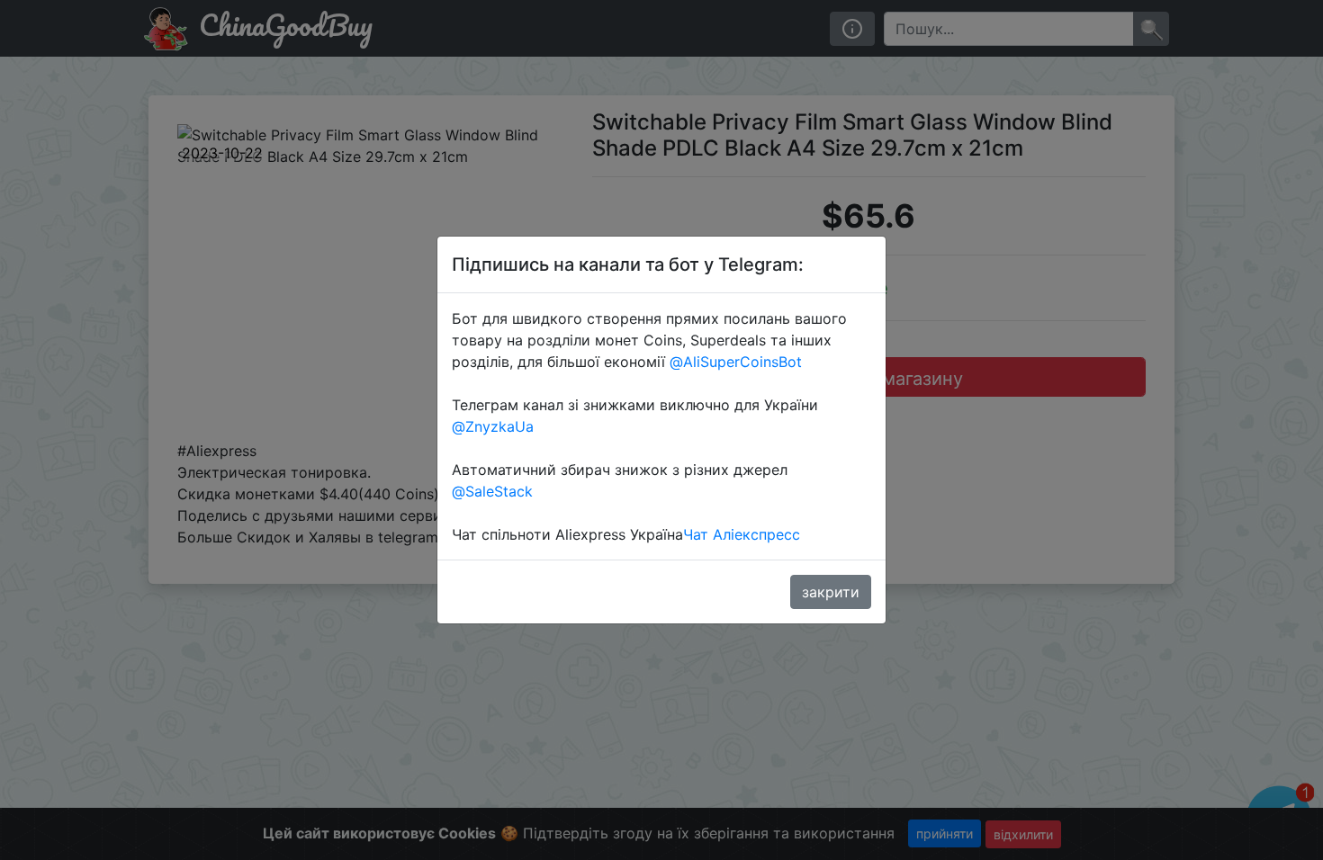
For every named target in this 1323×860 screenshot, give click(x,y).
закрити (831, 592)
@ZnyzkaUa (493, 426)
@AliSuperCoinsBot (736, 362)
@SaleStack (492, 491)
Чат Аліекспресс (741, 534)
